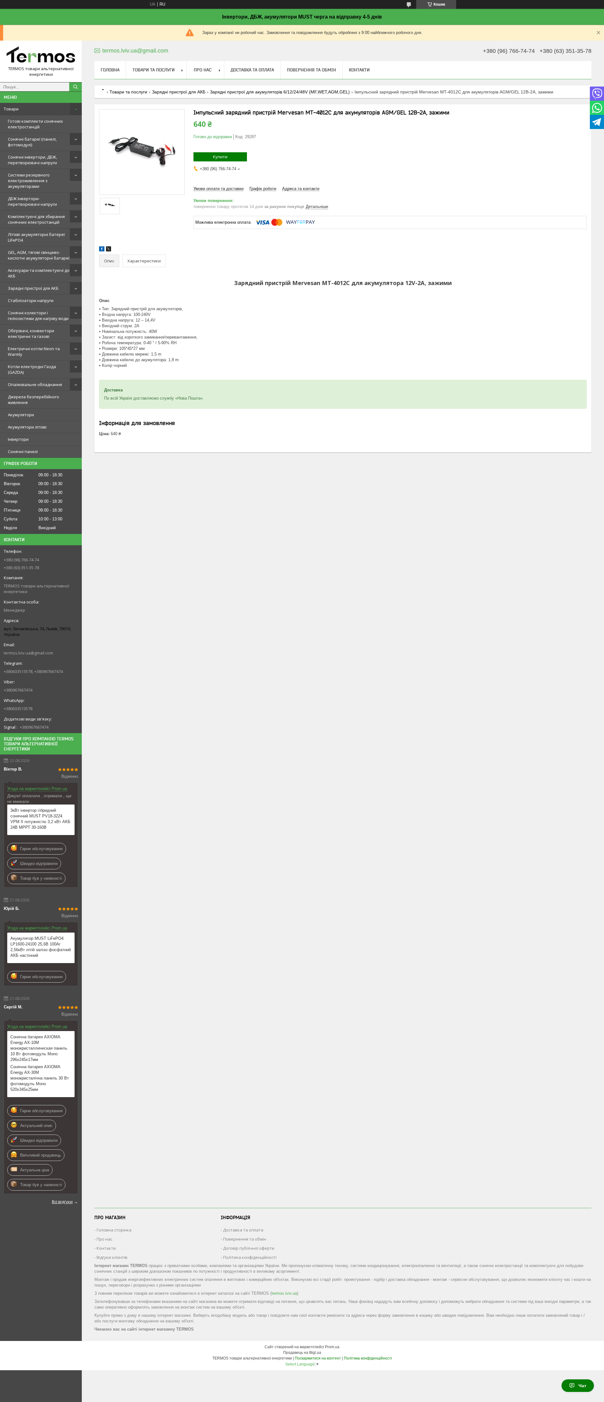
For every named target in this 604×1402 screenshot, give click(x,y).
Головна (110, 69)
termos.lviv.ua (284, 1293)
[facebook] (101, 250)
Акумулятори (21, 415)
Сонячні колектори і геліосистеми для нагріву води (38, 315)
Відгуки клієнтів (112, 1257)
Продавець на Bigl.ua (302, 1352)
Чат (582, 1385)
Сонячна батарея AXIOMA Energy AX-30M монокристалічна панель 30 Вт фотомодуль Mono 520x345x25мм (39, 1078)
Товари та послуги (153, 69)
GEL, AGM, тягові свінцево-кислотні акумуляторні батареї (39, 255)
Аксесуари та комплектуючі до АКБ (39, 273)
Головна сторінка (114, 1230)
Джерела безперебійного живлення (33, 399)
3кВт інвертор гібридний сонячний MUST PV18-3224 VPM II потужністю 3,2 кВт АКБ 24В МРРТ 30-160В (40, 819)
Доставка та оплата (252, 69)
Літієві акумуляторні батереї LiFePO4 (36, 237)
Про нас (202, 69)
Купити (220, 157)
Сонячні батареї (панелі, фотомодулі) (32, 142)
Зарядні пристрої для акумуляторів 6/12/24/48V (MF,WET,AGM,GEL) (280, 91)
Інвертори (18, 439)
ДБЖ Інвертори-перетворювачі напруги (32, 201)
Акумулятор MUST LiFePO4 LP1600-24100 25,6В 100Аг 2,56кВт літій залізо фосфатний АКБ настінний (40, 947)
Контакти (359, 69)
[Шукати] (75, 87)
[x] (108, 250)
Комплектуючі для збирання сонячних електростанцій (36, 219)
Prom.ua (332, 1347)
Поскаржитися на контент (318, 1358)
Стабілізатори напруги (30, 300)
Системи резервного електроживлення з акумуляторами (29, 180)
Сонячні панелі (23, 451)
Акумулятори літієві (27, 427)
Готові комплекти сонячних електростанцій (35, 124)
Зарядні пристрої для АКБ (33, 288)
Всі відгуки (62, 1201)
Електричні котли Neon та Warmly (34, 351)
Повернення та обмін (311, 69)
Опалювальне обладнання (35, 384)
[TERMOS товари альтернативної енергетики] (41, 55)
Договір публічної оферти (248, 1248)
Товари (11, 109)
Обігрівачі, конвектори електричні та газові (31, 333)
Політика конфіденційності (250, 1257)
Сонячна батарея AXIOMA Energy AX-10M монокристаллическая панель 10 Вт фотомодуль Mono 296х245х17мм (38, 1048)
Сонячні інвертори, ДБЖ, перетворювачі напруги (32, 159)
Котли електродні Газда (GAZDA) (32, 369)
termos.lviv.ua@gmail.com (28, 653)
